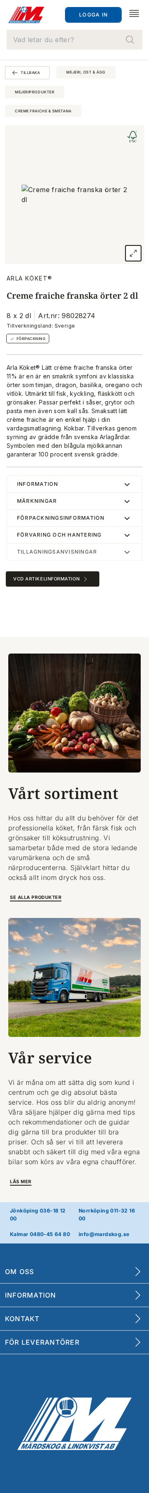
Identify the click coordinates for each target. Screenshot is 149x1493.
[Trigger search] (130, 39)
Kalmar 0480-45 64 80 (40, 1234)
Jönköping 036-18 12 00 (38, 1215)
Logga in (93, 15)
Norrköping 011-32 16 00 (107, 1215)
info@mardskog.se (104, 1234)
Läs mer (20, 1181)
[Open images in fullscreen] (133, 253)
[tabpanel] (74, 194)
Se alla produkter (35, 897)
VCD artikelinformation (46, 579)
